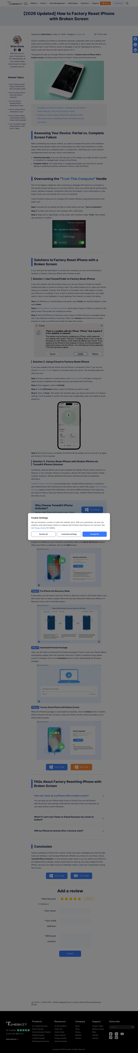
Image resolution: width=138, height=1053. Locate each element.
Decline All (43, 534)
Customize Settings (69, 534)
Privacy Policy (40, 528)
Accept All (94, 534)
